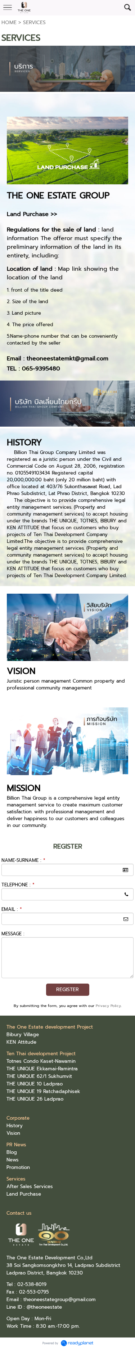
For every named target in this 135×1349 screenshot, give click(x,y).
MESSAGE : (12, 933)
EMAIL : (11, 909)
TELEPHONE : (18, 884)
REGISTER (67, 989)
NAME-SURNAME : (23, 860)
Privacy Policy (108, 1005)
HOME (9, 22)
